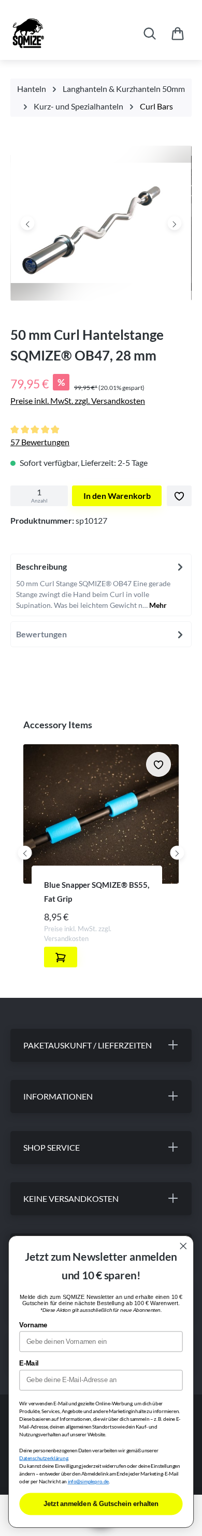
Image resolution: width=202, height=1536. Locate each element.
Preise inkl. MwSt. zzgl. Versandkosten (77, 400)
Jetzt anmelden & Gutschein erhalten (101, 1504)
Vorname (33, 1325)
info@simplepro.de (88, 1482)
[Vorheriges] (28, 223)
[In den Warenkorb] (60, 957)
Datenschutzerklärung (43, 1458)
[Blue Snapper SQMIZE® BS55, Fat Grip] (101, 814)
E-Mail (28, 1363)
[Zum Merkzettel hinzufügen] (179, 495)
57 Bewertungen (39, 442)
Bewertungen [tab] (41, 634)
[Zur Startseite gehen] (60, 33)
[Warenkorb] (178, 33)
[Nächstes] (174, 223)
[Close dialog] (183, 1246)
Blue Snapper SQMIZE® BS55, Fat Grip (96, 891)
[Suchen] (150, 33)
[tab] (101, 585)
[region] (101, 226)
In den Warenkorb (117, 495)
